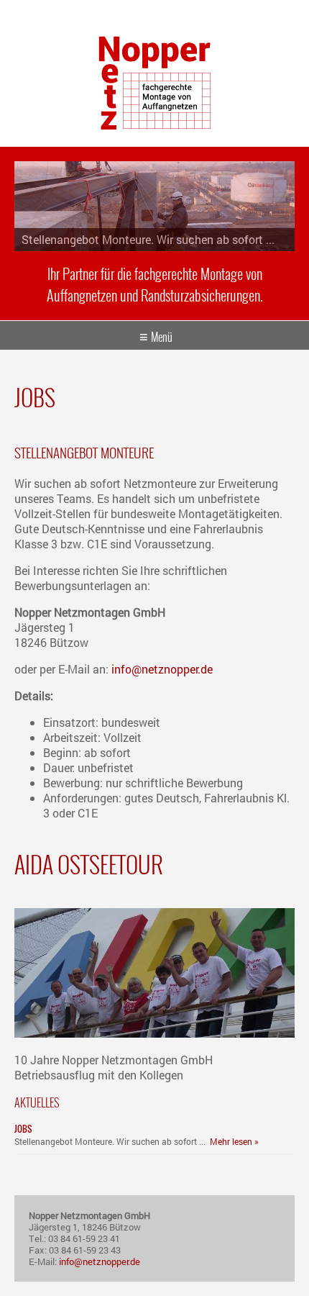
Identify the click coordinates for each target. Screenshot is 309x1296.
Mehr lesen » (234, 1141)
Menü (161, 336)
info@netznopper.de (162, 668)
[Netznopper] (154, 124)
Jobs (23, 1129)
